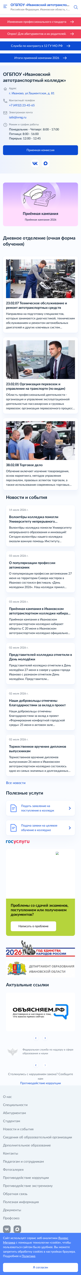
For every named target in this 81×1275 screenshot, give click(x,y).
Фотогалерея (13, 1169)
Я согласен (40, 1267)
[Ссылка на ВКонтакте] (7, 1229)
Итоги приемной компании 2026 (36, 57)
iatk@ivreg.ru (17, 117)
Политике (28, 1256)
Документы (12, 1210)
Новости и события (18, 1129)
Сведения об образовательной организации (37, 1137)
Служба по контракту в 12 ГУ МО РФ (37, 45)
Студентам (11, 1121)
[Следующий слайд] (45, 1038)
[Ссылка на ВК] (35, 163)
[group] (42, 1012)
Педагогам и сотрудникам (23, 1161)
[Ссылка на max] (17, 1229)
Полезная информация (21, 1202)
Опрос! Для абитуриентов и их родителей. (36, 33)
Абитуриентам (14, 1113)
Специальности (15, 1105)
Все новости (15, 783)
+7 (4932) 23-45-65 (22, 105)
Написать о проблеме (33, 926)
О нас (7, 1097)
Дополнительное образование (27, 1145)
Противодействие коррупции (40, 1083)
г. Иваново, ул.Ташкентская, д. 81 (31, 93)
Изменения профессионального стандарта (36, 21)
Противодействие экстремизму (28, 1186)
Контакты (10, 1153)
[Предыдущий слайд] (36, 1038)
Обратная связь (15, 1194)
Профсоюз (11, 1218)
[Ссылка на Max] (46, 163)
